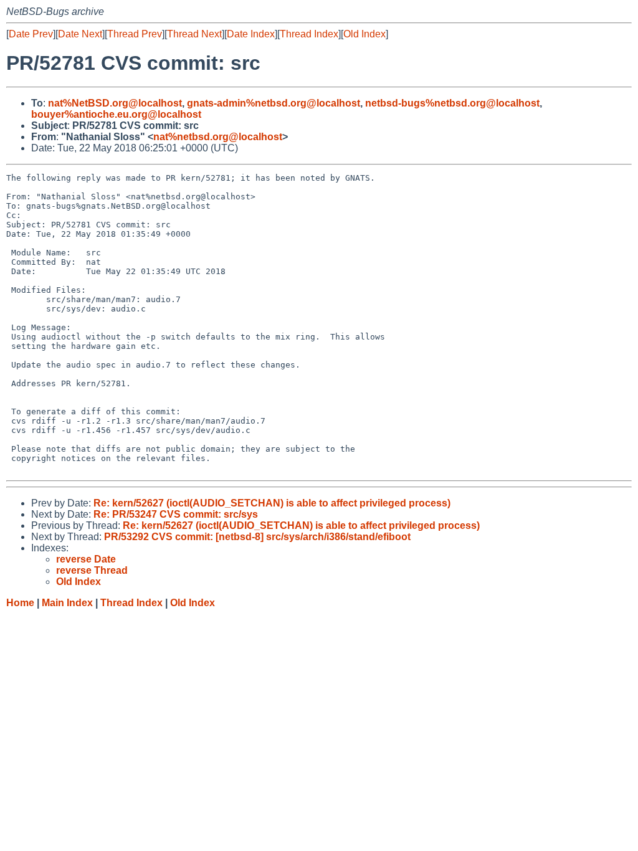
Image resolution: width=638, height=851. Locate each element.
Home (20, 602)
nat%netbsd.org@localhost (217, 136)
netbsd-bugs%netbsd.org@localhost (452, 103)
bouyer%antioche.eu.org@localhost (116, 114)
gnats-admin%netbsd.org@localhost (273, 103)
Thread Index (309, 34)
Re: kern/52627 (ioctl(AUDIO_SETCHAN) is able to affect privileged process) (271, 503)
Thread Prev (134, 34)
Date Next (80, 34)
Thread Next (194, 34)
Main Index (67, 602)
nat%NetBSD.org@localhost (115, 103)
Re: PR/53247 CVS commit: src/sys (175, 514)
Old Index (364, 34)
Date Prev (31, 34)
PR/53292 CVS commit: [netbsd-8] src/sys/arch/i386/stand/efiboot (257, 536)
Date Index (251, 34)
